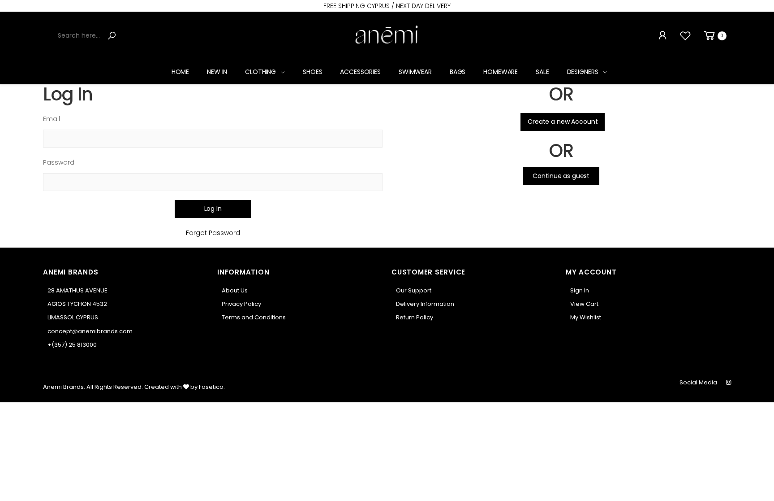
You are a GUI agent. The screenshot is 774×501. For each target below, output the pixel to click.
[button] (714, 35)
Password (58, 162)
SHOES (312, 71)
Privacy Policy (241, 304)
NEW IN (217, 71)
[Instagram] (728, 382)
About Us (235, 290)
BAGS (457, 71)
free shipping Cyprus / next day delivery (387, 5)
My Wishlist (585, 317)
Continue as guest (561, 175)
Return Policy (414, 317)
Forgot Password (213, 232)
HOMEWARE (500, 71)
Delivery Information (425, 304)
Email (51, 118)
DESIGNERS (582, 71)
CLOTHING (260, 71)
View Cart (584, 304)
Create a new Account (563, 121)
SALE (542, 71)
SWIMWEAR (415, 71)
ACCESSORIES (360, 71)
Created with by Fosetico (184, 387)
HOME (180, 71)
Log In (213, 208)
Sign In (579, 290)
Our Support (413, 290)
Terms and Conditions (254, 317)
